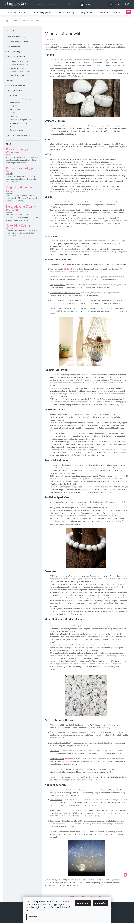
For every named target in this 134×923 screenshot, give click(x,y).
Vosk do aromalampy (18, 123)
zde (28, 910)
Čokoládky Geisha (18, 225)
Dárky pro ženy (13, 51)
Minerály (13, 95)
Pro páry (13, 106)
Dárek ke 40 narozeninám (20, 72)
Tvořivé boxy (15, 109)
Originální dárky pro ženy (19, 189)
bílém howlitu (81, 218)
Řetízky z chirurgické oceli (20, 119)
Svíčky (12, 113)
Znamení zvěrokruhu (16, 85)
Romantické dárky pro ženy (21, 170)
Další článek (97, 896)
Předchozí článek (78, 896)
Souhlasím (100, 903)
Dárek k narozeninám (16, 56)
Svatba (10, 80)
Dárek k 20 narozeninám (20, 61)
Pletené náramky (14, 46)
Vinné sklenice (16, 102)
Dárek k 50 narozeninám (20, 75)
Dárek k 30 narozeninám (20, 68)
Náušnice (13, 116)
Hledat (69, 4)
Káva (12, 126)
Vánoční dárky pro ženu (17, 41)
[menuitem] (15, 12)
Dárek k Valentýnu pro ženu (19, 135)
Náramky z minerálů (16, 36)
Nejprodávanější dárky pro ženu (21, 208)
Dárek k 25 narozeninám (20, 65)
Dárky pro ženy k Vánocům (17, 151)
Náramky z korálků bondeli (21, 99)
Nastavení (33, 917)
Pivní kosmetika (16, 130)
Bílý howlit (49, 44)
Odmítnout (83, 903)
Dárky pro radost (14, 90)
